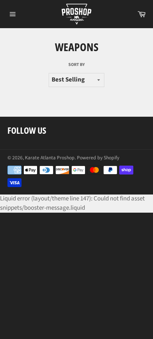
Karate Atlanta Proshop (50, 157)
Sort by (76, 65)
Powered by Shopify (98, 157)
